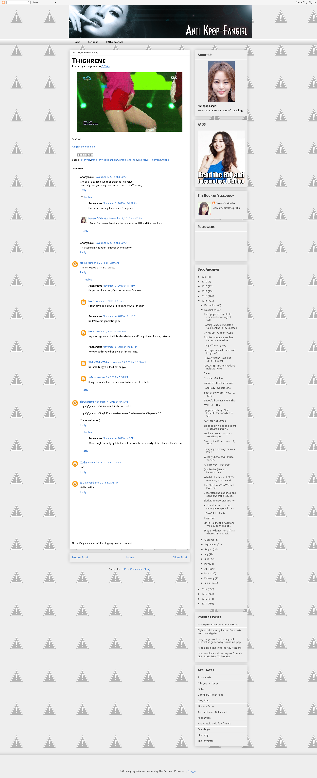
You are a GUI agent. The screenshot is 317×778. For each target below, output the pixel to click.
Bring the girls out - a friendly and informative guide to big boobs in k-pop (219, 641)
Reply (83, 190)
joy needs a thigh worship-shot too (117, 159)
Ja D (90, 377)
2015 (204, 300)
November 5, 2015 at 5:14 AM (109, 331)
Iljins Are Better (206, 706)
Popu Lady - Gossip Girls (217, 387)
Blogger (192, 771)
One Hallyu (204, 729)
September (210, 544)
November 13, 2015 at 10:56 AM (128, 362)
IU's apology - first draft (217, 464)
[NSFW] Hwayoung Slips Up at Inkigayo (218, 624)
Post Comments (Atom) (137, 569)
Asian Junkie (204, 677)
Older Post (180, 557)
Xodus (83, 462)
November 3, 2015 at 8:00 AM (111, 177)
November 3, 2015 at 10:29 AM (120, 203)
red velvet (143, 159)
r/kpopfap (203, 735)
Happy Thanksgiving (215, 345)
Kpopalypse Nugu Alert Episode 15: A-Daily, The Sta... (218, 413)
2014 (204, 589)
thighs (165, 159)
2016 (204, 296)
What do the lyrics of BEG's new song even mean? (219, 479)
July (206, 554)
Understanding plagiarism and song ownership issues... (220, 494)
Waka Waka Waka (98, 362)
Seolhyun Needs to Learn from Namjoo (218, 435)
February (209, 578)
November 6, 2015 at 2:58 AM (101, 482)
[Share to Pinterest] (91, 155)
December (210, 305)
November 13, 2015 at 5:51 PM (111, 377)
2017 (204, 291)
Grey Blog (203, 700)
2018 (204, 286)
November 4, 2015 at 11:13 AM (120, 316)
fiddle (201, 689)
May (206, 563)
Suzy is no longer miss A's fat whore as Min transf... (219, 532)
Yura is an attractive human (218, 383)
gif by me (85, 159)
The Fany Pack (205, 740)
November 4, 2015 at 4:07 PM (119, 438)
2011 (204, 603)
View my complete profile (226, 207)
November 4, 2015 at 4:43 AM (111, 401)
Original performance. (83, 146)
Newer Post (80, 557)
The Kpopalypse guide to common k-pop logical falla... (217, 317)
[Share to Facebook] (88, 155)
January (208, 583)
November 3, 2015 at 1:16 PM (119, 285)
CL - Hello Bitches (213, 378)
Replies (88, 197)
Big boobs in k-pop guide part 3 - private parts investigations (219, 632)
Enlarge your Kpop (208, 683)
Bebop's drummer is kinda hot (220, 400)
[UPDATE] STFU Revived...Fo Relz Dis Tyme (219, 367)
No (81, 262)
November (210, 309)
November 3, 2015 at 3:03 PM (109, 301)
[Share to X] (85, 155)
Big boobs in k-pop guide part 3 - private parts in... (220, 427)
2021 (204, 276)
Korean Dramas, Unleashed (212, 712)
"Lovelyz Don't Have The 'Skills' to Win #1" (217, 359)
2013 (204, 593)
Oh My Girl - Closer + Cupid (218, 332)
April (207, 568)
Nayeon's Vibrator (98, 218)
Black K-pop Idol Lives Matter (220, 500)
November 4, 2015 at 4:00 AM (125, 218)
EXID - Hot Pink (212, 405)
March (207, 573)
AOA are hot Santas (215, 420)
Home (77, 42)
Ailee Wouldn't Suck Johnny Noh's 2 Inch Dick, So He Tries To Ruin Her (220, 655)
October (209, 539)
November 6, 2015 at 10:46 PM (120, 346)
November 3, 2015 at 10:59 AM (101, 262)
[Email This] (78, 155)
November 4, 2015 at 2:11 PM (104, 462)
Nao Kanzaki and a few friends (214, 723)
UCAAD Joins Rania (214, 513)
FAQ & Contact (114, 42)
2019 (204, 281)
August (208, 549)
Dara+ (207, 373)
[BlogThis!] (81, 155)
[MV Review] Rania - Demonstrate (215, 471)
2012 (204, 598)
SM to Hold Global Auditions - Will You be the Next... (220, 524)
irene (94, 159)
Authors (93, 42)
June (207, 559)
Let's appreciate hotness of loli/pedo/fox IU (219, 352)
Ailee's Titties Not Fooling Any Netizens (220, 647)
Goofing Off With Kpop (210, 694)
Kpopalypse (204, 717)
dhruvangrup (87, 401)
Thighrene (209, 518)
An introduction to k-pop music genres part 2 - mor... (220, 507)
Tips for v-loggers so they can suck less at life (218, 339)
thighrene (156, 159)
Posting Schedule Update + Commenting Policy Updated (220, 326)
